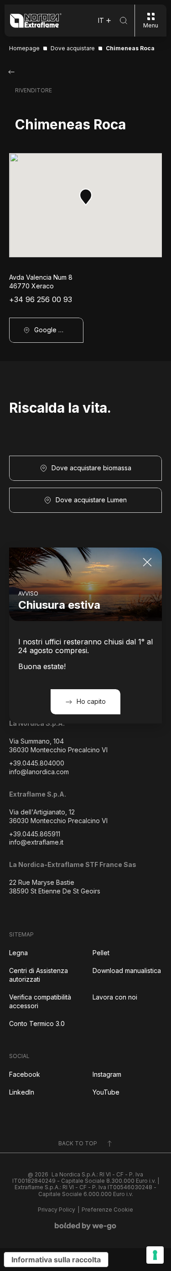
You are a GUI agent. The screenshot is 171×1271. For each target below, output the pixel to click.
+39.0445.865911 (34, 834)
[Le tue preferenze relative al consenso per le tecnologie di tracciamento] (155, 1255)
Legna (18, 953)
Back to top (77, 1143)
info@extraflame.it (36, 842)
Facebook (24, 1074)
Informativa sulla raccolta (56, 1259)
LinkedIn (21, 1092)
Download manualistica (127, 970)
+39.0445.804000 (36, 763)
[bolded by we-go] (85, 1226)
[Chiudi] (147, 562)
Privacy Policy (56, 1210)
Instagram (107, 1074)
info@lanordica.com (39, 772)
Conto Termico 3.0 (37, 1023)
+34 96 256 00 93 (40, 299)
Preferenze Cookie (107, 1210)
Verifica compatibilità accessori (40, 1001)
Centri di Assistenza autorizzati (38, 975)
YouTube (106, 1092)
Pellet (101, 953)
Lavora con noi (115, 997)
